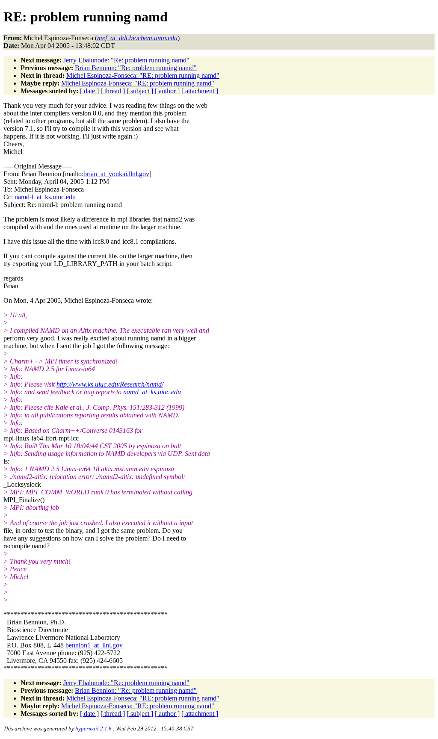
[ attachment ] (199, 91)
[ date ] (89, 91)
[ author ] (167, 91)
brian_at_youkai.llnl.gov (116, 173)
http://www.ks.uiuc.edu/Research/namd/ (109, 384)
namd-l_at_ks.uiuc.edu (45, 197)
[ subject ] (140, 91)
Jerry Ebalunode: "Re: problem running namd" (126, 60)
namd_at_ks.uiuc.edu (152, 392)
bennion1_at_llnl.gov (94, 645)
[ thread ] (113, 91)
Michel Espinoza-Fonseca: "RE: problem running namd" (142, 75)
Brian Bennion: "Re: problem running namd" (136, 67)
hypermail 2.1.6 (93, 728)
